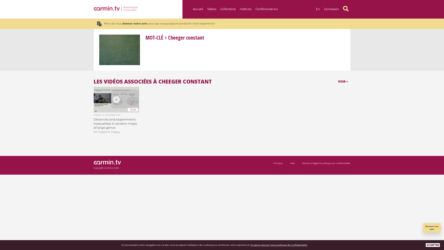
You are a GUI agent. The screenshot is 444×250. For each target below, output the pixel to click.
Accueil (198, 9)
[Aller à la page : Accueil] (107, 8)
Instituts (245, 9)
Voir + (343, 82)
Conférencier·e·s (266, 9)
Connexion (331, 9)
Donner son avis (431, 227)
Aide (292, 163)
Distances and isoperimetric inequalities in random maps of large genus (115, 123)
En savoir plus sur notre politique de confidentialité (279, 245)
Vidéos (211, 9)
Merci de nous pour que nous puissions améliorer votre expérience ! (159, 23)
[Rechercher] (345, 8)
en (318, 9)
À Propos (278, 163)
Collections (228, 9)
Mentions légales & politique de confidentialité (326, 163)
